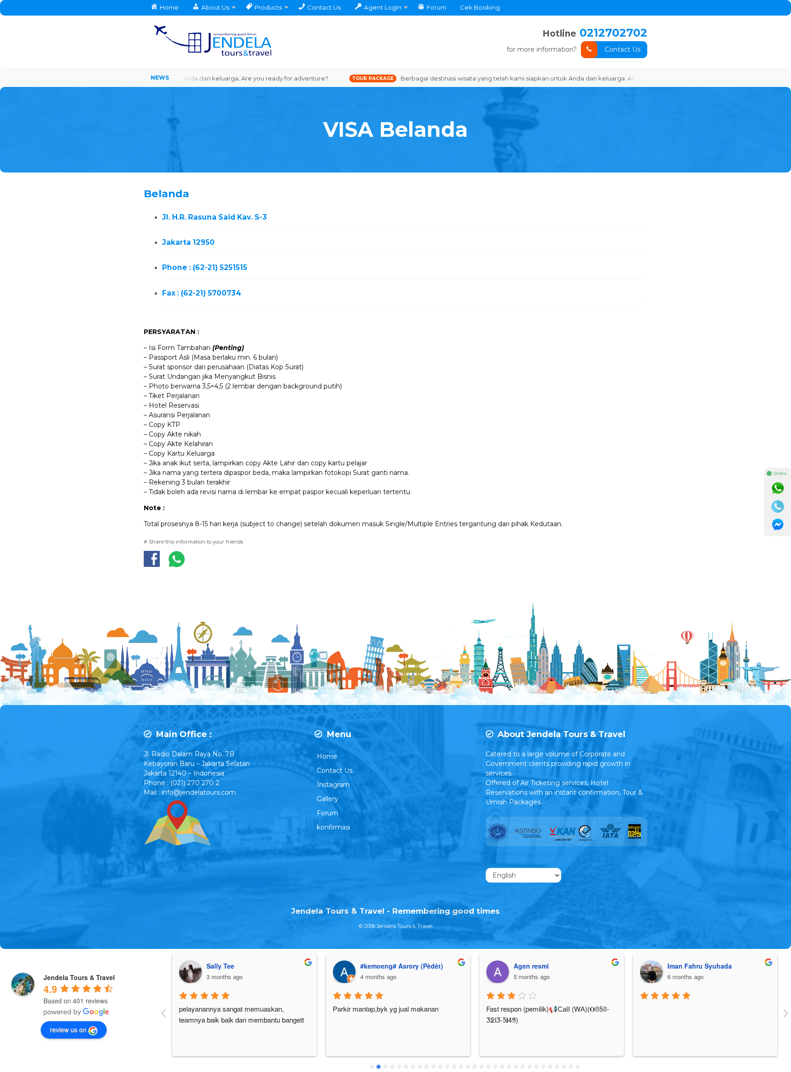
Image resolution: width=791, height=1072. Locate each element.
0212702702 (613, 32)
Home (327, 756)
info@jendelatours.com (199, 792)
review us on (68, 1029)
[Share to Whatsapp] (176, 564)
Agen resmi (377, 965)
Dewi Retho (685, 965)
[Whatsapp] (777, 488)
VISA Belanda (395, 129)
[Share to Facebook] (154, 564)
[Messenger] (777, 525)
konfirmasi (333, 827)
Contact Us (622, 49)
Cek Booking (480, 7)
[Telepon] (777, 506)
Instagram (333, 785)
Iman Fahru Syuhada (546, 965)
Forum (327, 813)
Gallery (327, 799)
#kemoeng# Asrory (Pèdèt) (247, 965)
